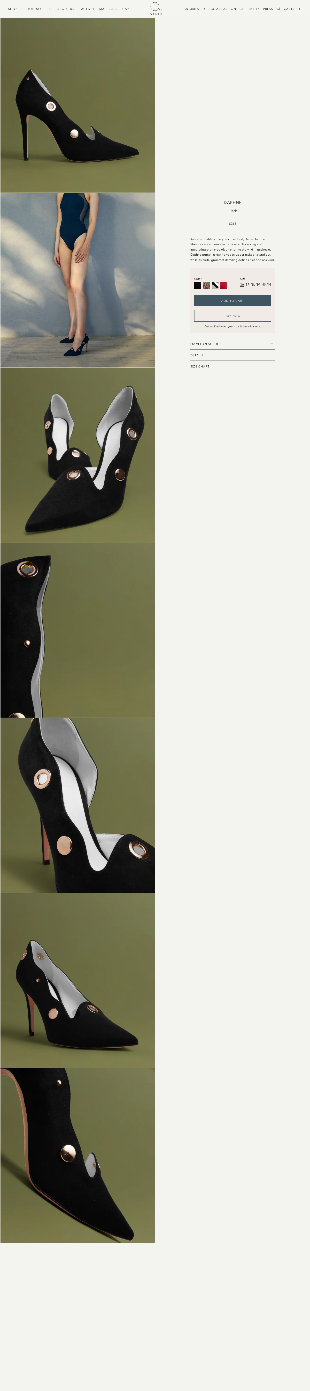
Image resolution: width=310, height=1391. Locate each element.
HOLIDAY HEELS (40, 9)
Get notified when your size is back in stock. (233, 326)
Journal (193, 9)
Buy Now (233, 316)
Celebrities (250, 9)
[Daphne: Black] (197, 285)
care (126, 9)
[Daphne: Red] (223, 285)
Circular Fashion (220, 9)
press (268, 9)
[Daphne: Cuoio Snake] (206, 285)
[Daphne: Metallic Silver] (215, 285)
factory (86, 9)
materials (108, 9)
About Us (66, 9)
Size (242, 279)
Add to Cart (232, 300)
